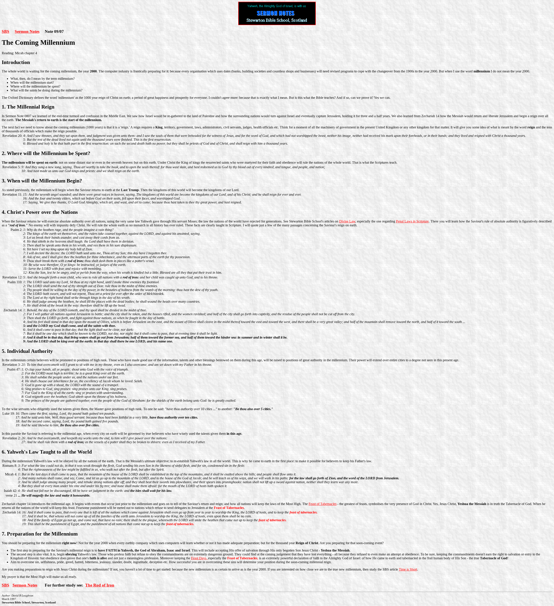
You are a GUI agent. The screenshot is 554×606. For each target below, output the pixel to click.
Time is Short (408, 569)
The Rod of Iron (99, 585)
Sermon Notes (27, 31)
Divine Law (347, 221)
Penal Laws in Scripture (412, 221)
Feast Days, (199, 558)
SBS (5, 31)
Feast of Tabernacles (323, 504)
